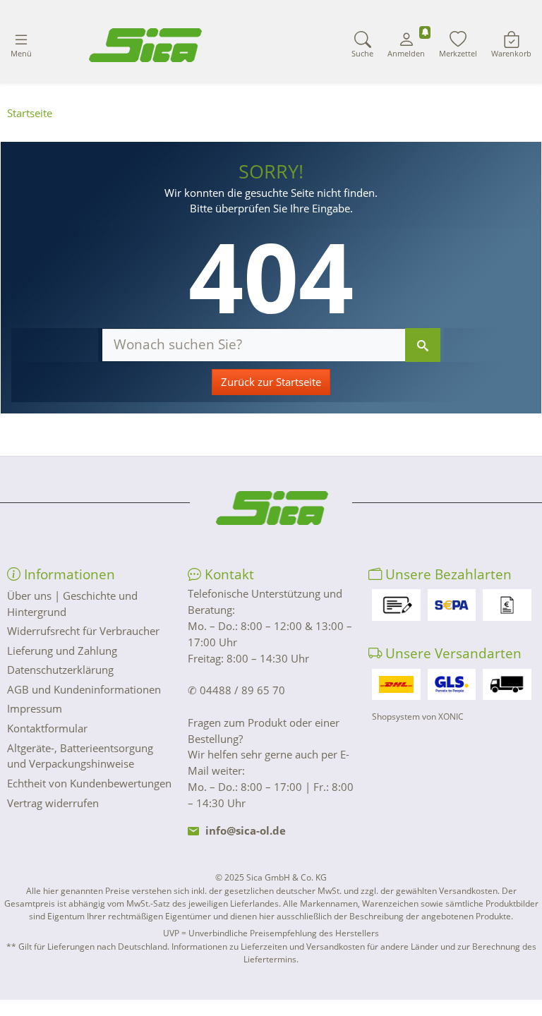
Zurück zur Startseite (271, 382)
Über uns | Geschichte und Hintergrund (72, 603)
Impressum (34, 708)
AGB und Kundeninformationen (84, 689)
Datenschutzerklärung (60, 670)
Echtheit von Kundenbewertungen (89, 783)
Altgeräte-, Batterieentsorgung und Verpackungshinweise (80, 756)
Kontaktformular (47, 728)
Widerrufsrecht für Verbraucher (83, 631)
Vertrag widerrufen (53, 803)
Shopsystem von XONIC (418, 716)
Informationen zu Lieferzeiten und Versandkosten (268, 947)
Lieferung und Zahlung (62, 650)
